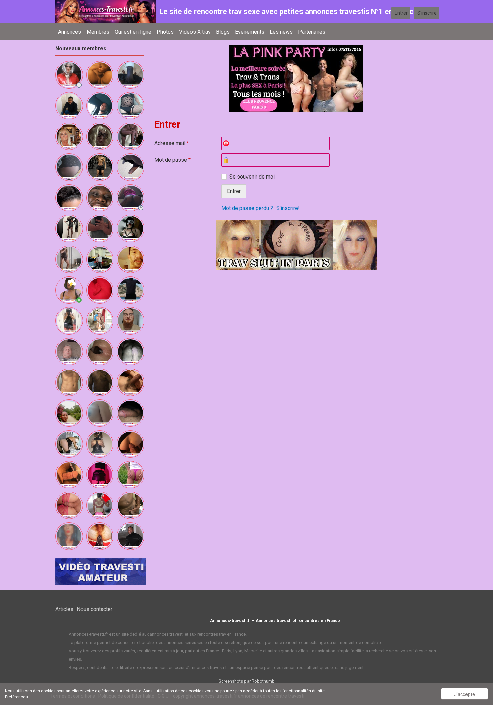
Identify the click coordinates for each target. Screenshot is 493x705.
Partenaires (311, 32)
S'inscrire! (288, 208)
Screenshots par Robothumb (247, 681)
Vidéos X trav (195, 32)
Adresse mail (171, 143)
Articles (64, 609)
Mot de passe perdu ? (247, 208)
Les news (281, 32)
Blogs (223, 32)
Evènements (249, 32)
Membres (98, 32)
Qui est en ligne (133, 32)
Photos (165, 32)
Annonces (69, 32)
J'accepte (464, 694)
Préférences (16, 697)
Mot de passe (172, 160)
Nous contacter (94, 609)
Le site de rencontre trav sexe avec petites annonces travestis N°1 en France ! (290, 11)
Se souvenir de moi (252, 176)
